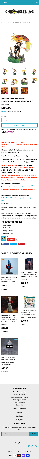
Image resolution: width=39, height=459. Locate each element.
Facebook (19, 416)
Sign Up (33, 434)
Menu (5, 2)
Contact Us (19, 405)
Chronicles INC (15, 452)
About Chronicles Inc (19, 392)
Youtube (19, 412)
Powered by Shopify (25, 452)
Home (3, 23)
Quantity (3, 116)
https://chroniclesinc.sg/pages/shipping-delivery (21, 186)
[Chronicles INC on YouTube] (36, 446)
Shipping (4, 111)
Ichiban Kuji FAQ (19, 394)
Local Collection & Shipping (19, 397)
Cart (36, 2)
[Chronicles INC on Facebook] (29, 446)
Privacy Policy (19, 443)
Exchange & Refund (19, 400)
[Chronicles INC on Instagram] (32, 446)
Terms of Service (19, 402)
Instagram (19, 420)
